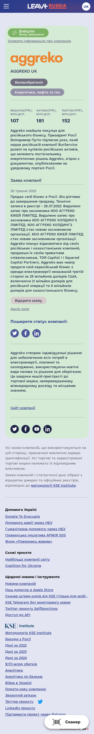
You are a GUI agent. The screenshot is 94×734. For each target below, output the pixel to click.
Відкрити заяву (28, 300)
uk (86, 6)
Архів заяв (19, 309)
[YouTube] (36, 429)
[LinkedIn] (47, 429)
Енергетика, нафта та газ (37, 92)
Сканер (72, 722)
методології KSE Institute (53, 485)
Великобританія (29, 82)
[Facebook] (25, 429)
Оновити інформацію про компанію (39, 41)
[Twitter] (14, 429)
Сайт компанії (22, 408)
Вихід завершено (31, 32)
